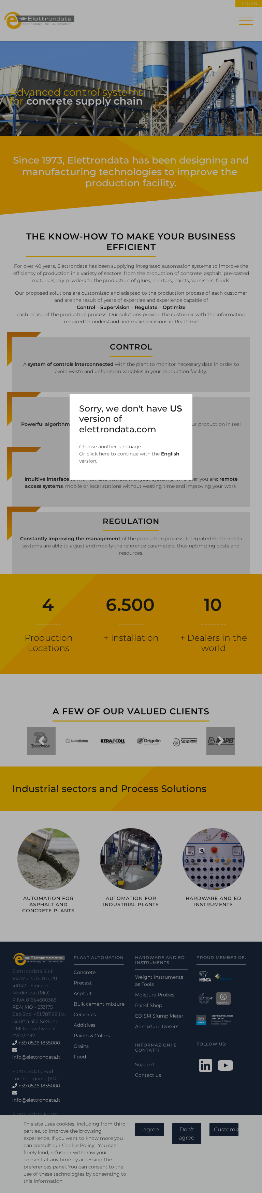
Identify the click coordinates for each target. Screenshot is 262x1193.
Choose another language (110, 447)
